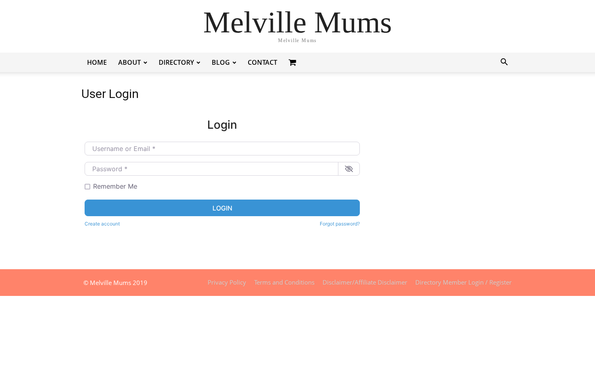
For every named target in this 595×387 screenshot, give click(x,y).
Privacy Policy (227, 282)
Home (97, 62)
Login (222, 208)
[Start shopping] (293, 62)
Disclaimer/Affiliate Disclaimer (365, 282)
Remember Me (115, 186)
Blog (221, 62)
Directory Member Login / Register (463, 282)
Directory (176, 62)
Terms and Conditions (284, 282)
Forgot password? (340, 224)
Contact (262, 62)
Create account (102, 224)
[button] (504, 63)
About (129, 62)
